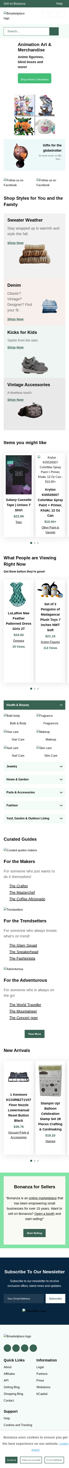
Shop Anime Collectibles (35, 79)
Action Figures (50, 642)
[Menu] (62, 14)
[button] (31, 543)
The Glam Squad (23, 945)
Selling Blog (12, 1387)
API (6, 1380)
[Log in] (54, 14)
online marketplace (43, 1198)
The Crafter (18, 886)
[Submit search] (54, 31)
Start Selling (34, 1233)
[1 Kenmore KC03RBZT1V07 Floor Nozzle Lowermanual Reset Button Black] (18, 1108)
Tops (18, 522)
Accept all (11, 1460)
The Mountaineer (23, 1011)
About (7, 1367)
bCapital (41, 1393)
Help (59, 3)
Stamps (50, 1141)
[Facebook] (7, 1348)
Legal (40, 1367)
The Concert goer (23, 1018)
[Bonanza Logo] (15, 16)
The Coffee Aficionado (27, 899)
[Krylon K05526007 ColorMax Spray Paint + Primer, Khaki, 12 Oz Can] (50, 495)
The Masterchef (22, 892)
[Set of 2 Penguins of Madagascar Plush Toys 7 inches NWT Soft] (50, 631)
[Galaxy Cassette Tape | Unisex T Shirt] (18, 495)
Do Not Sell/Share (54, 1460)
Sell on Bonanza (14, 3)
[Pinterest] (24, 1348)
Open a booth (44, 1214)
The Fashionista (22, 958)
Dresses (18, 640)
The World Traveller (25, 1005)
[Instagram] (33, 1348)
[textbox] (26, 31)
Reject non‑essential (31, 1460)
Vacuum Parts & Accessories (18, 1135)
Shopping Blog (13, 1393)
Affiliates (9, 1373)
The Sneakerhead (23, 952)
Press (40, 1380)
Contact (9, 1400)
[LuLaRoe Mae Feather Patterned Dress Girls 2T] (18, 631)
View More (34, 1033)
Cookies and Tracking (18, 1425)
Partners (41, 1373)
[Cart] (45, 14)
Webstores (43, 1387)
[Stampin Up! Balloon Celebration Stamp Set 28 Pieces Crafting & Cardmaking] (50, 1108)
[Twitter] (16, 1348)
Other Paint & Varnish (50, 530)
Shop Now (15, 243)
